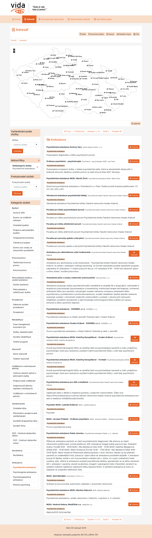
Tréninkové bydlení (21, 242)
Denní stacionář (20, 354)
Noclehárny (18, 455)
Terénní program (20, 342)
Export (111, 34)
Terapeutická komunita (23, 238)
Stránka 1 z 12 (93, 131)
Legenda (136, 123)
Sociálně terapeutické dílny (25, 421)
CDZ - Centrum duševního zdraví (25, 441)
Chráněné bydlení (21, 225)
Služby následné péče (23, 332)
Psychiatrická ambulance (24, 467)
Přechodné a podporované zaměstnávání (25, 414)
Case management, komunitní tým (21, 325)
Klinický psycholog (21, 485)
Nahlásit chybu (125, 34)
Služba (15, 140)
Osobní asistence (20, 284)
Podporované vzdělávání (24, 381)
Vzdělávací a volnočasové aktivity (25, 394)
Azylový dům (19, 212)
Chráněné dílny (19, 408)
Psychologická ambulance (24, 472)
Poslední (116, 131)
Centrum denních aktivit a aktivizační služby (24, 374)
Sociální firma (19, 426)
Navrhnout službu (97, 34)
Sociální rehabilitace (22, 337)
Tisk (137, 34)
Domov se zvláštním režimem (22, 219)
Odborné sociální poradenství (20, 306)
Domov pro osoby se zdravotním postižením (23, 249)
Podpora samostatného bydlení (23, 231)
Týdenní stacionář (21, 359)
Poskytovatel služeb (21, 182)
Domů (13, 40)
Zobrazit (134, 147)
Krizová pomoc (20, 270)
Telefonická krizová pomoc (22, 264)
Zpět (84, 34)
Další (105, 131)
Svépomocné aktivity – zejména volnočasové (23, 387)
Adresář (22, 40)
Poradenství (18, 312)
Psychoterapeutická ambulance (22, 478)
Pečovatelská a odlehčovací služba (21, 290)
